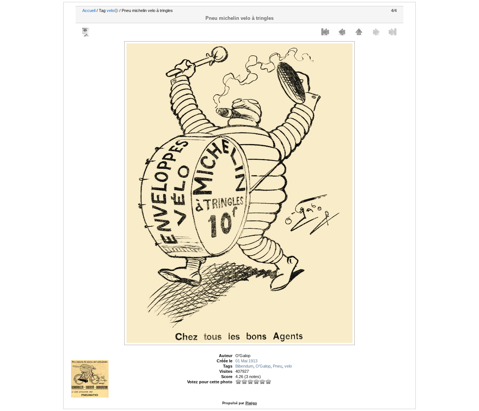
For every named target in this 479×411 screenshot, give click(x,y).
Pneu (277, 366)
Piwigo (251, 403)
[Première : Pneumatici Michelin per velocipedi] (325, 32)
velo (110, 10)
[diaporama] (86, 32)
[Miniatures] (359, 32)
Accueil (88, 10)
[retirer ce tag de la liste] (116, 10)
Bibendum (244, 366)
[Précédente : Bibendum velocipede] (342, 32)
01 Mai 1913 (246, 361)
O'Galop (263, 366)
